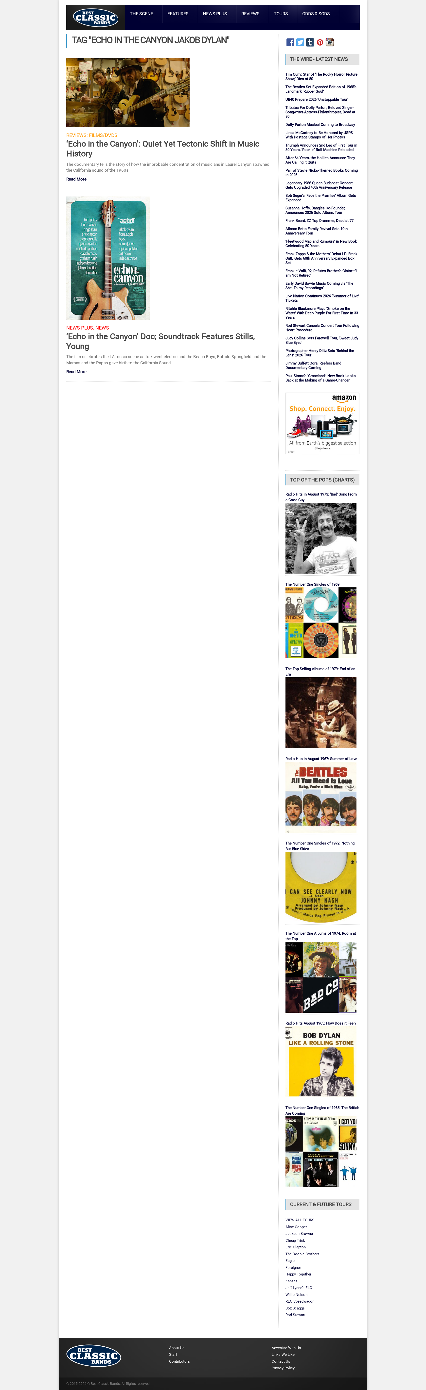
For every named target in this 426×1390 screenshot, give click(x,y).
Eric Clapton (295, 1247)
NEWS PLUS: (80, 328)
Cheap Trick (295, 1240)
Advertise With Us (286, 1348)
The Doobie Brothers (302, 1254)
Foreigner (293, 1267)
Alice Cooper (296, 1227)
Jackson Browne (299, 1233)
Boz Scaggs (295, 1308)
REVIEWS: (77, 135)
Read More (76, 179)
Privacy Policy (283, 1368)
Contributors (179, 1361)
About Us (176, 1348)
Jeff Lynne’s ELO (298, 1288)
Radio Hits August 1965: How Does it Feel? (320, 1023)
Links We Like (283, 1354)
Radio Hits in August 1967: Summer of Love (321, 759)
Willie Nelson (296, 1294)
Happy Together (298, 1274)
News (102, 328)
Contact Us (281, 1361)
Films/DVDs (103, 135)
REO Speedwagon (299, 1301)
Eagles (291, 1260)
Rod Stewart (295, 1315)
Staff (173, 1354)
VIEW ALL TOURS (299, 1220)
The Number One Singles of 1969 (312, 584)
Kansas (291, 1281)
